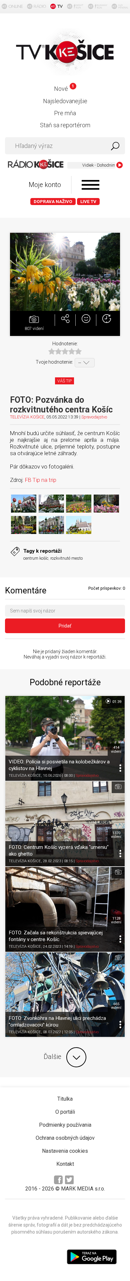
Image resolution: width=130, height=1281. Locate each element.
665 (116, 1006)
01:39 (116, 702)
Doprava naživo (53, 201)
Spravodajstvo (94, 416)
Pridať (65, 625)
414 (116, 749)
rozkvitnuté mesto (66, 558)
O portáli (65, 1112)
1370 (116, 835)
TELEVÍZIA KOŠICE (27, 416)
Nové (64, 88)
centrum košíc (35, 558)
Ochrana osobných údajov (65, 1138)
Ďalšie (52, 1057)
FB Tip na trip (41, 480)
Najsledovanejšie (65, 101)
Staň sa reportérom (65, 125)
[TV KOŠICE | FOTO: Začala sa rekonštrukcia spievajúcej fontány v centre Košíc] (65, 909)
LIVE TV (88, 201)
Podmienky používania (65, 1125)
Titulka (65, 1099)
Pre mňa (65, 113)
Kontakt (65, 1164)
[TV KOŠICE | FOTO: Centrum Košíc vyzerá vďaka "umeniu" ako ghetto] (65, 823)
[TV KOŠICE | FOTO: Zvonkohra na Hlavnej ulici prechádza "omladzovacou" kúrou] (65, 994)
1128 (116, 920)
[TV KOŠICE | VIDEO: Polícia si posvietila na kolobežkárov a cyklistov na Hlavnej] (65, 738)
